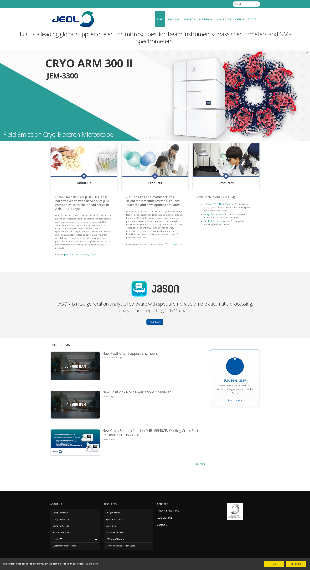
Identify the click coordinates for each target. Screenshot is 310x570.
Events (252, 19)
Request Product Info (168, 510)
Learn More (155, 321)
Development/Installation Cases (120, 545)
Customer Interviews (115, 532)
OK (274, 563)
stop (167, 137)
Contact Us (163, 524)
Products (189, 19)
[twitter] (84, 176)
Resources (205, 19)
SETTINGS (296, 563)
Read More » (200, 464)
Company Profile (60, 512)
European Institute (61, 532)
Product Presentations (215, 221)
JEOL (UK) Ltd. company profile (80, 254)
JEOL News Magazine (115, 539)
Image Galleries (212, 214)
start (143, 137)
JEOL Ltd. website (173, 244)
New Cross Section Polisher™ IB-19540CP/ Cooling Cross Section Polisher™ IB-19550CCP (152, 432)
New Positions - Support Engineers (130, 353)
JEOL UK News (224, 19)
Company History (61, 519)
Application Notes (114, 519)
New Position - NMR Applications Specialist (136, 392)
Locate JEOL (58, 539)
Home (160, 19)
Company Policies (61, 526)
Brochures (111, 526)
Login (227, 4)
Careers (239, 19)
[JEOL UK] (73, 19)
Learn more (234, 400)
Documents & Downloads (217, 203)
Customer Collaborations (64, 545)
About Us (173, 19)
